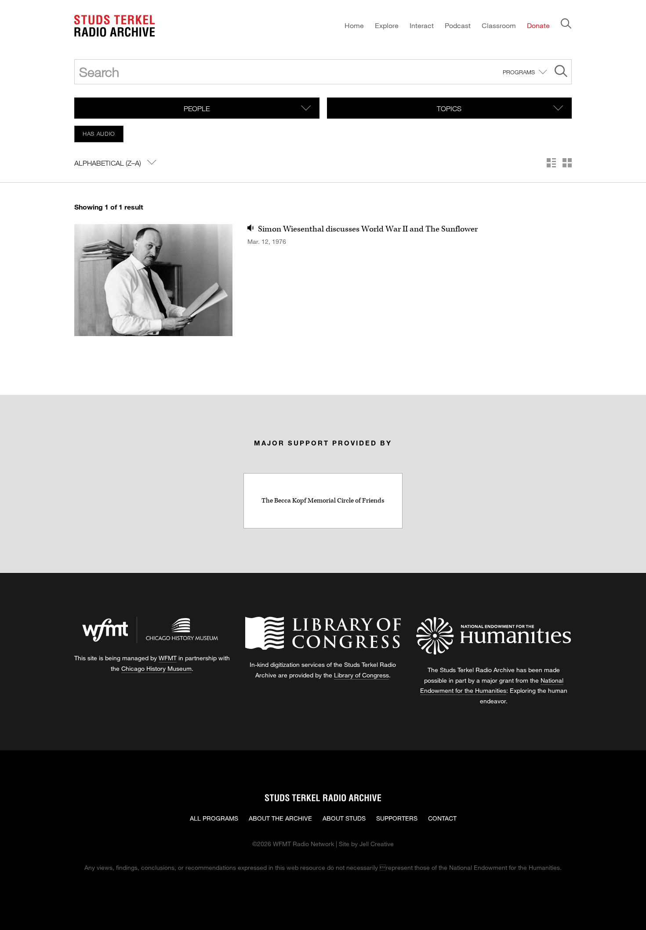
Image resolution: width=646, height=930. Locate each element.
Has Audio (99, 133)
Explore (387, 25)
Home (354, 25)
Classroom (499, 25)
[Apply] (561, 72)
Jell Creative (376, 843)
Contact (442, 818)
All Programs (214, 818)
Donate (538, 25)
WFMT (168, 658)
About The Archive (280, 818)
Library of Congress (361, 675)
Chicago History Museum (156, 668)
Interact (422, 25)
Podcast (458, 25)
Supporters (396, 818)
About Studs (344, 818)
